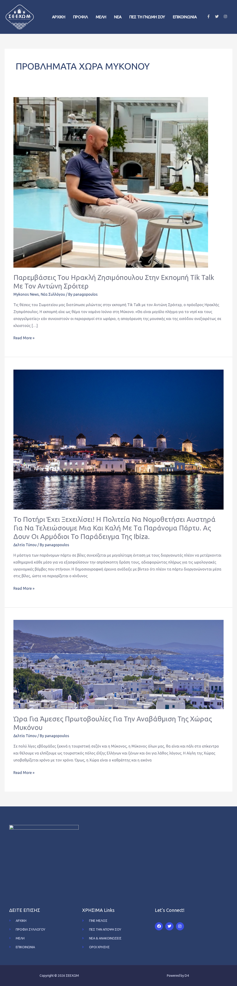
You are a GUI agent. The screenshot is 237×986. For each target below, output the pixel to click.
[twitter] (219, 16)
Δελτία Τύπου (25, 545)
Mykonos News (26, 294)
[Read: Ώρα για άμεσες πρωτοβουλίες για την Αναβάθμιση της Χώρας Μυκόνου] (118, 664)
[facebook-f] (210, 16)
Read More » (23, 337)
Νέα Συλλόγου (53, 294)
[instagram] (226, 16)
